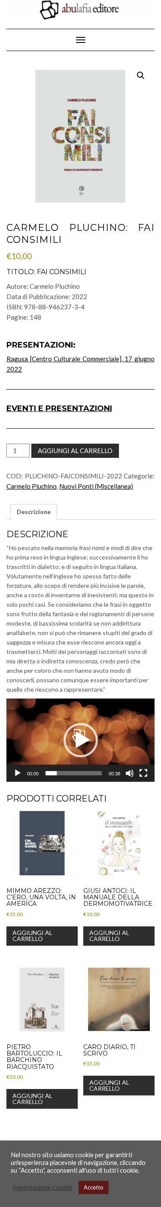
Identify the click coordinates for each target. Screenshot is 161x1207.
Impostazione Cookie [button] (42, 1187)
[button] (141, 75)
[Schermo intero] (143, 773)
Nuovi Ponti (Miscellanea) (96, 486)
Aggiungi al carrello (75, 450)
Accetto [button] (93, 1187)
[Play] (17, 773)
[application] (80, 740)
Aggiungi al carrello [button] (32, 935)
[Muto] (129, 773)
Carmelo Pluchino (31, 486)
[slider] (74, 773)
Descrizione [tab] (34, 511)
